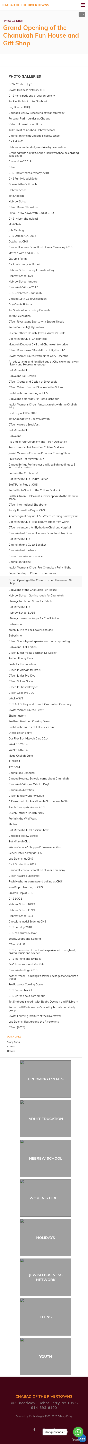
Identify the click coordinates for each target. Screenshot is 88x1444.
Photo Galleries (13, 20)
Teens (46, 1316)
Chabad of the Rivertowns (25, 5)
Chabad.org (35, 1416)
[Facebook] (34, 1429)
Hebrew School (45, 1158)
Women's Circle (45, 1198)
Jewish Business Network (46, 1277)
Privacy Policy (65, 1416)
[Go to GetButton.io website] (78, 1439)
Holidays (45, 1237)
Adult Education (45, 1118)
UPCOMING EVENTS (46, 1079)
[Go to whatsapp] (78, 1432)
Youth (45, 1356)
